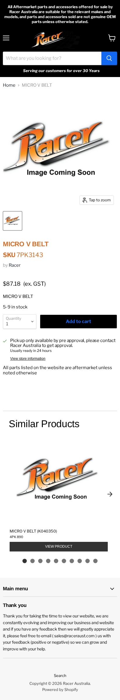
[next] (110, 494)
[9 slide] (87, 561)
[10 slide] (95, 561)
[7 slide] (72, 561)
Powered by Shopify (60, 689)
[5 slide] (56, 561)
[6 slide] (64, 561)
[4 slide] (48, 561)
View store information (27, 359)
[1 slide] (24, 561)
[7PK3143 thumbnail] (12, 221)
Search (60, 675)
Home (9, 85)
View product (58, 546)
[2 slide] (32, 561)
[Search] (109, 58)
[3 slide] (40, 561)
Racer (15, 265)
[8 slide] (79, 561)
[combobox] (52, 58)
